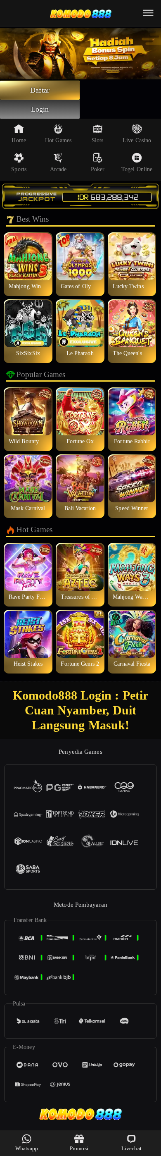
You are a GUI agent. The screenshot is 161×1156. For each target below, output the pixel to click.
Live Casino (137, 140)
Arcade (58, 169)
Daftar (40, 90)
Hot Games (58, 140)
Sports (18, 169)
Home (19, 140)
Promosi (79, 1148)
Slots (98, 140)
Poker (98, 169)
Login (40, 109)
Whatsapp (26, 1148)
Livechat (131, 1148)
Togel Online (136, 169)
